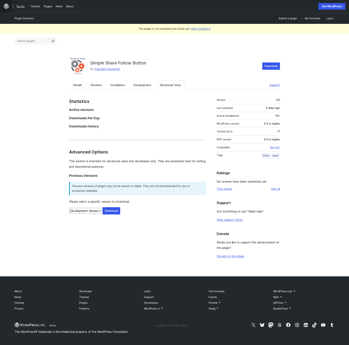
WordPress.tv (153, 308)
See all (275, 189)
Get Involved (216, 291)
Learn (147, 291)
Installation (117, 85)
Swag (213, 308)
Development (142, 85)
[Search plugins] (53, 41)
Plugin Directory (24, 18)
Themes (84, 297)
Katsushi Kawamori (107, 69)
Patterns (84, 308)
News (18, 297)
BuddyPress (282, 308)
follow (266, 155)
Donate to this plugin (230, 256)
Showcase (85, 291)
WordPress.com (284, 291)
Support (274, 85)
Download (271, 66)
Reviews (96, 85)
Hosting (19, 302)
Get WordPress (332, 6)
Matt (277, 297)
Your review (224, 189)
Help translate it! (201, 28)
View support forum (230, 220)
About (18, 291)
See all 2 (275, 147)
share (275, 155)
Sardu (52, 325)
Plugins (83, 302)
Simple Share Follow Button (118, 63)
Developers (151, 302)
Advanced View (170, 85)
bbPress (279, 302)
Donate (215, 302)
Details (77, 85)
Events (213, 297)
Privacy (19, 308)
